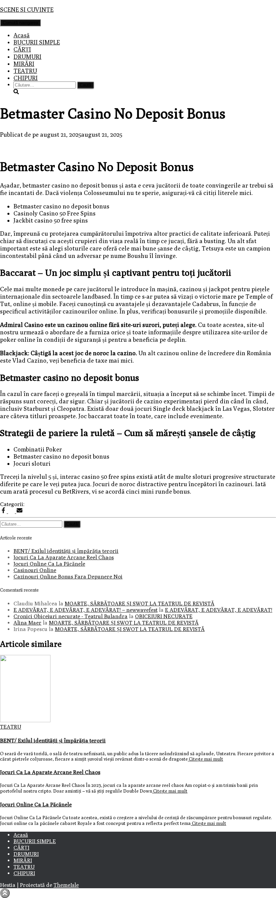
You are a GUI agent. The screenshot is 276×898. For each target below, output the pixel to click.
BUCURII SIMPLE (36, 42)
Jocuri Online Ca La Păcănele (49, 564)
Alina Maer (27, 623)
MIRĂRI (23, 63)
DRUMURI (27, 56)
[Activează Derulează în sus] (5, 893)
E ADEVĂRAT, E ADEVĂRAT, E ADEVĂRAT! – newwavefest (85, 610)
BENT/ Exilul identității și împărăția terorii (65, 551)
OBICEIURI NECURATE (164, 616)
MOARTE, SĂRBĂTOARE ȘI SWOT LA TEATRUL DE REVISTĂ (139, 603)
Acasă (21, 35)
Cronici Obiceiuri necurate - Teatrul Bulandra (70, 616)
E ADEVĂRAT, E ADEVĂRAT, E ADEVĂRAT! (218, 610)
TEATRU (25, 70)
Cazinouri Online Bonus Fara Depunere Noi (68, 576)
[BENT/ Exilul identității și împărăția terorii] (25, 720)
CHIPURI (25, 77)
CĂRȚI (22, 49)
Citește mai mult (205, 759)
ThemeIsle (66, 885)
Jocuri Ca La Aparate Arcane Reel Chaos (63, 557)
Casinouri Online (34, 570)
